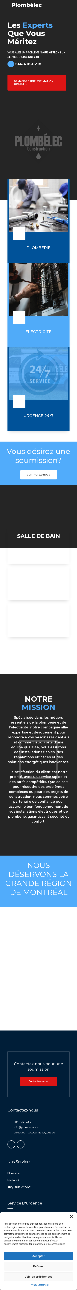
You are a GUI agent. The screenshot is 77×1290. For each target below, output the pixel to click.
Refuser (38, 1266)
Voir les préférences (38, 1276)
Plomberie (13, 1173)
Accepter (38, 1256)
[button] (71, 1216)
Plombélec (27, 5)
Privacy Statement (39, 1285)
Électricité (13, 1180)
